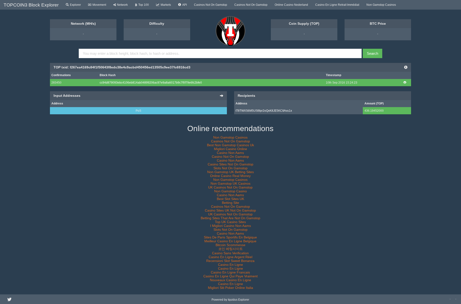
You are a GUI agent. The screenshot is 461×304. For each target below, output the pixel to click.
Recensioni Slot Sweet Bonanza (230, 261)
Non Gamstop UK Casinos (230, 183)
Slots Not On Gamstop (230, 168)
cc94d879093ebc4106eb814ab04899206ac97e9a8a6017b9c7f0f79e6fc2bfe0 (151, 82)
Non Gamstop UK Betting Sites (230, 172)
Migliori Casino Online (230, 149)
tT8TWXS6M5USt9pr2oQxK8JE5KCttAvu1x (264, 110)
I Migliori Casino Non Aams (230, 226)
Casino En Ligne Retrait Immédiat (337, 4)
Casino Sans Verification (230, 253)
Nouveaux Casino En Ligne (230, 280)
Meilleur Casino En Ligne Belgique (230, 241)
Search (372, 53)
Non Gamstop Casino (230, 191)
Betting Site (230, 203)
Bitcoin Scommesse (230, 245)
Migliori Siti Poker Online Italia (230, 288)
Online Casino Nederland (291, 4)
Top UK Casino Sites (230, 222)
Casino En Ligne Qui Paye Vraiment (230, 276)
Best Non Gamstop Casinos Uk (230, 145)
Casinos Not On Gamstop (210, 4)
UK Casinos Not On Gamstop (230, 187)
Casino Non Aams (230, 153)
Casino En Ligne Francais (230, 272)
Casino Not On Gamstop (230, 156)
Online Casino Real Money (230, 176)
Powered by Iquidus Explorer (230, 299)
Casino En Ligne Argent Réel (230, 257)
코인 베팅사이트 (230, 249)
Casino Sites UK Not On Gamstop (230, 210)
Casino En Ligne (230, 265)
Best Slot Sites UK (230, 199)
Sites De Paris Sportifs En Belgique (230, 237)
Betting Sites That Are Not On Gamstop (230, 218)
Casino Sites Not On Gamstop (230, 164)
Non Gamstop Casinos (381, 4)
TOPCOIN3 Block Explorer (31, 4)
